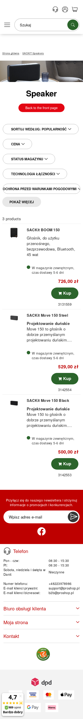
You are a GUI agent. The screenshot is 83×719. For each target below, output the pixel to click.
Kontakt (11, 636)
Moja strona (15, 622)
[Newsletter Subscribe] (73, 517)
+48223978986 (60, 583)
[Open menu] (7, 25)
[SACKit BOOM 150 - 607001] (14, 232)
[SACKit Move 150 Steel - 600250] (14, 318)
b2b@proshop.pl (61, 592)
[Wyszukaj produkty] (72, 25)
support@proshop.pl (64, 588)
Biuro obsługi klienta (24, 608)
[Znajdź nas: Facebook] (41, 531)
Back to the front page (41, 107)
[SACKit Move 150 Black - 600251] (14, 403)
